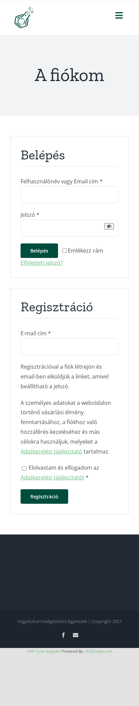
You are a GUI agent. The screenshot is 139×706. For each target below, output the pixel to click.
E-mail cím (36, 333)
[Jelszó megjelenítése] (109, 226)
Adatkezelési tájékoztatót (52, 477)
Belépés (39, 250)
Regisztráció (44, 496)
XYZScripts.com (99, 651)
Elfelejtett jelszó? (42, 262)
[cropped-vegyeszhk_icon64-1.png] (24, 10)
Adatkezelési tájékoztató (51, 451)
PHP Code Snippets (44, 651)
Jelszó (30, 214)
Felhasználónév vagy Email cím (62, 181)
